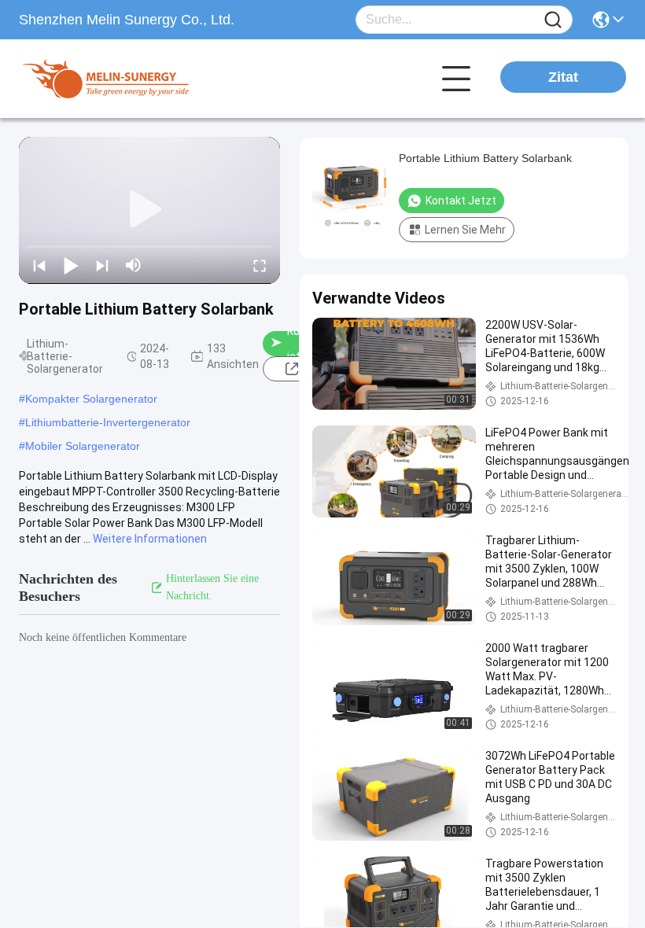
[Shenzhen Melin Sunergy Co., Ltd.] (105, 78)
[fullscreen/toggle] (259, 265)
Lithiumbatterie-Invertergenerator (107, 422)
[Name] (553, 20)
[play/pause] (71, 265)
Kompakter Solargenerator (91, 398)
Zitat (563, 77)
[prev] (39, 265)
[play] (149, 210)
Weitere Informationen (150, 538)
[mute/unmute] (133, 265)
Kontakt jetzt (461, 200)
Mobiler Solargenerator (82, 446)
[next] (102, 265)
